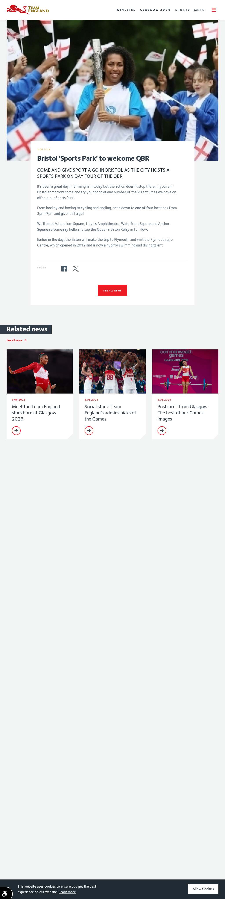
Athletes (126, 9)
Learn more (67, 892)
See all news (112, 290)
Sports (182, 9)
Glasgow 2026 (155, 9)
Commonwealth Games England (28, 10)
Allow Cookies (203, 889)
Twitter (75, 268)
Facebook (64, 268)
